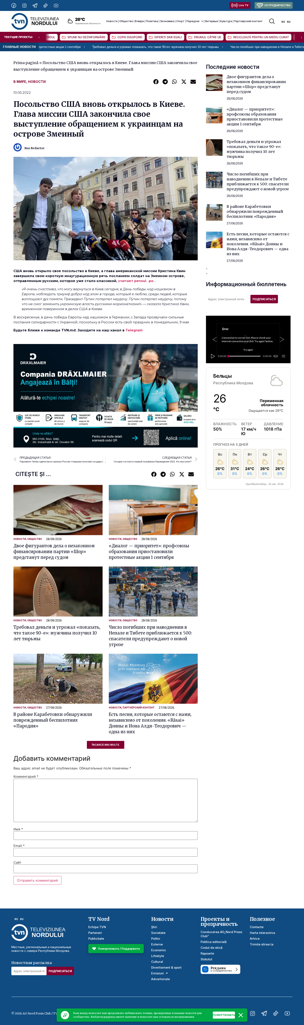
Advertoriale (160, 979)
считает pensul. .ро (135, 281)
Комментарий (25, 776)
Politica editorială (214, 942)
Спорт (180, 21)
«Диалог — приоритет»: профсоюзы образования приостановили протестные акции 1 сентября (149, 551)
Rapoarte (207, 953)
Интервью (211, 21)
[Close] (241, 1015)
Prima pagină (25, 62)
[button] (155, 81)
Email (19, 845)
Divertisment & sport (166, 967)
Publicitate (96, 938)
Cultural (157, 962)
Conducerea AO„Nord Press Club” (221, 934)
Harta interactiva (262, 933)
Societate (158, 933)
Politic (155, 938)
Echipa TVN (97, 927)
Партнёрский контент (248, 21)
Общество (126, 21)
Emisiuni (157, 973)
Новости (111, 21)
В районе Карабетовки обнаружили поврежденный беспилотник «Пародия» (52, 720)
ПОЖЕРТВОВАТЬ (224, 1015)
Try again (248, 349)
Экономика (167, 21)
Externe (157, 944)
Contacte (256, 927)
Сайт (17, 862)
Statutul (206, 959)
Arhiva (255, 938)
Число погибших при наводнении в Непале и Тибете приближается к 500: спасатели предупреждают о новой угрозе (258, 181)
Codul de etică (212, 948)
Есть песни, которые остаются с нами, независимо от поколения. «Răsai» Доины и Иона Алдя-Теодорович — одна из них (258, 244)
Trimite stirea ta (261, 944)
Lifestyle (157, 956)
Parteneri (95, 933)
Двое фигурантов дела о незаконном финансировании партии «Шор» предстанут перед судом (54, 551)
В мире (139, 21)
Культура (226, 21)
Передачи (192, 21)
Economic (158, 950)
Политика (152, 21)
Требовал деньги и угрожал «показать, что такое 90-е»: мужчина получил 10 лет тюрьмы (98, 47)
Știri (154, 927)
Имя (18, 829)
